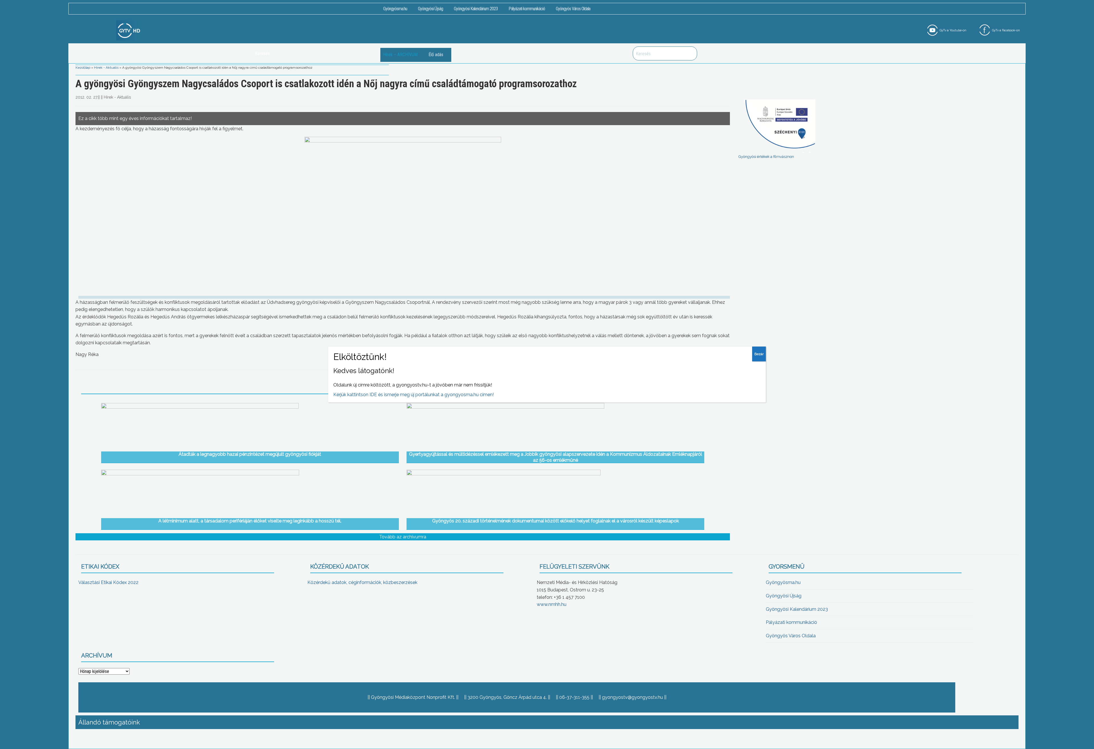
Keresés (689, 53)
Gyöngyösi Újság (430, 8)
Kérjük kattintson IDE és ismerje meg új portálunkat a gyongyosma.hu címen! (413, 394)
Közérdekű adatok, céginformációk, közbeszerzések (362, 582)
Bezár (759, 354)
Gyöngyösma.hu (395, 8)
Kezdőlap (82, 68)
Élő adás (435, 54)
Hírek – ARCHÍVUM (400, 54)
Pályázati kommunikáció (527, 8)
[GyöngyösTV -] (129, 30)
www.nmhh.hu (551, 604)
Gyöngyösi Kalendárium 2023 (476, 8)
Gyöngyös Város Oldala (573, 8)
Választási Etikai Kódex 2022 (108, 582)
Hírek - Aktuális (106, 68)
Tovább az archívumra (402, 537)
